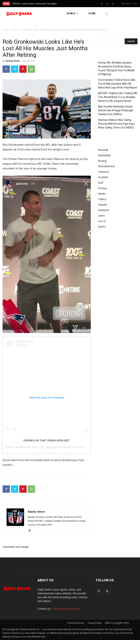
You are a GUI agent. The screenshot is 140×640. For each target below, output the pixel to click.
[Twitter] (113, 3)
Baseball (103, 150)
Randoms (103, 210)
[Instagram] (107, 3)
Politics (102, 199)
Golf (100, 182)
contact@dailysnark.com (66, 608)
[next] (77, 3)
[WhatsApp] (31, 69)
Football (27, 29)
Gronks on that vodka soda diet (47, 440)
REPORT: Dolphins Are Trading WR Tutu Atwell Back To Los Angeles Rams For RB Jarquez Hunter (117, 97)
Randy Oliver (13, 60)
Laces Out (38, 447)
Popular (102, 204)
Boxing (102, 160)
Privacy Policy (95, 622)
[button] (106, 13)
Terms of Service (75, 622)
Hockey (102, 188)
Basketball (104, 155)
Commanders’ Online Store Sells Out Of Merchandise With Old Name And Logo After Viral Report (117, 83)
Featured (103, 171)
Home (6, 29)
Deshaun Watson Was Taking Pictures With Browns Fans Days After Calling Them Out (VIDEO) (116, 123)
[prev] (71, 3)
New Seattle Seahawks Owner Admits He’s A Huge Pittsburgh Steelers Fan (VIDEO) (115, 110)
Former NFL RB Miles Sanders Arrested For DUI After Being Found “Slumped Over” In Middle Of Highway (116, 68)
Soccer (102, 221)
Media (101, 193)
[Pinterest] (23, 69)
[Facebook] (101, 3)
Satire (101, 215)
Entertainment (106, 166)
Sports (15, 29)
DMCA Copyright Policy (117, 622)
